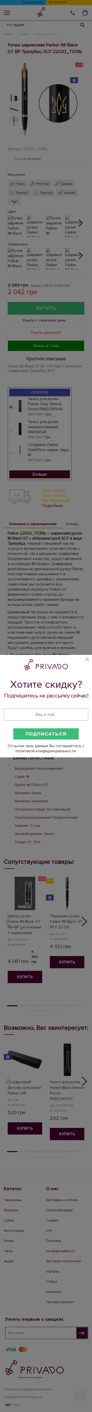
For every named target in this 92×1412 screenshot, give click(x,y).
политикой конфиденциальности (46, 751)
